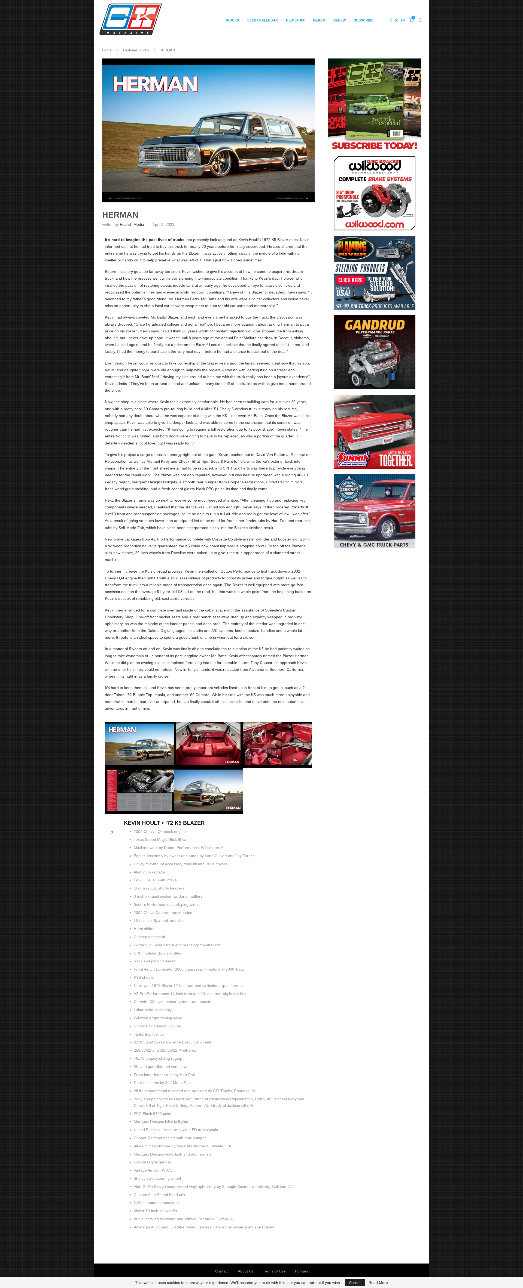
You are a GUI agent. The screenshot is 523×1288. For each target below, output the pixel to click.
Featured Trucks (136, 50)
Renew (339, 20)
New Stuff (295, 20)
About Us (246, 1271)
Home (106, 50)
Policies (301, 1271)
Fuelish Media (132, 224)
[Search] (421, 20)
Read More (378, 1282)
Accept (355, 1282)
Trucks (232, 20)
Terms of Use (274, 1271)
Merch (319, 20)
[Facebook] (391, 20)
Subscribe (363, 20)
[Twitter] (397, 20)
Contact (222, 1271)
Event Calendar (262, 20)
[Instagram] (403, 20)
